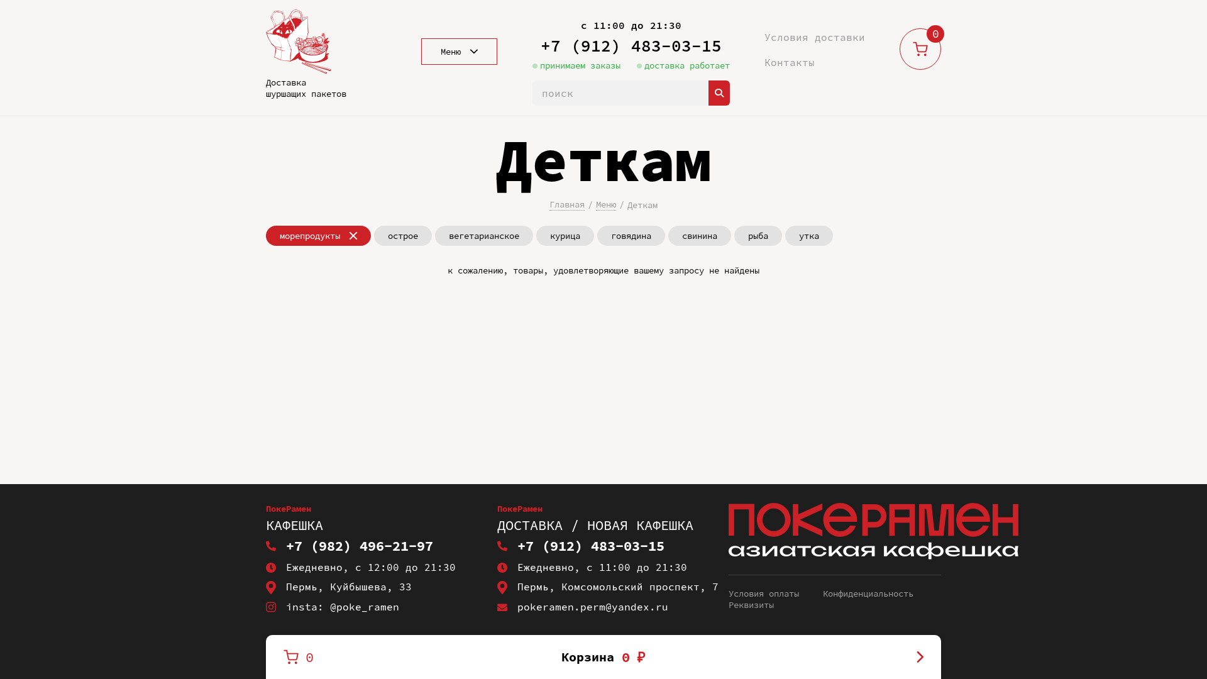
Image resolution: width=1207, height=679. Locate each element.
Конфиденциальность (868, 593)
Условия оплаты (764, 593)
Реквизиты (751, 604)
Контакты (789, 62)
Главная (567, 204)
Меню (606, 204)
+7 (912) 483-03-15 (631, 45)
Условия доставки (814, 37)
